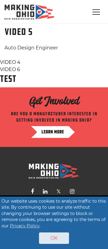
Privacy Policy (25, 225)
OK (54, 238)
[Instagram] (72, 191)
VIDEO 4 (10, 62)
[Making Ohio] (29, 12)
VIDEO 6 (10, 69)
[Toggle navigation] (96, 12)
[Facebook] (32, 191)
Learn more (52, 132)
